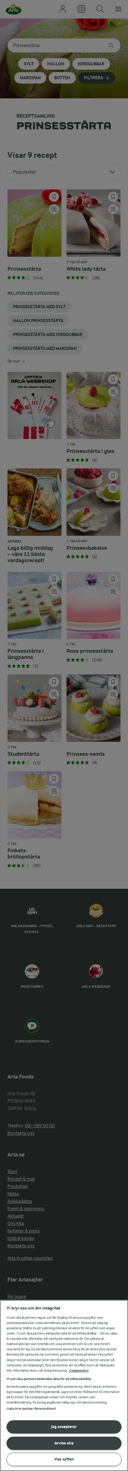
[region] (64, 1385)
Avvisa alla (64, 1443)
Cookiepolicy (79, 1371)
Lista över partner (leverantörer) (31, 1409)
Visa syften (64, 1459)
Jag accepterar (64, 1426)
